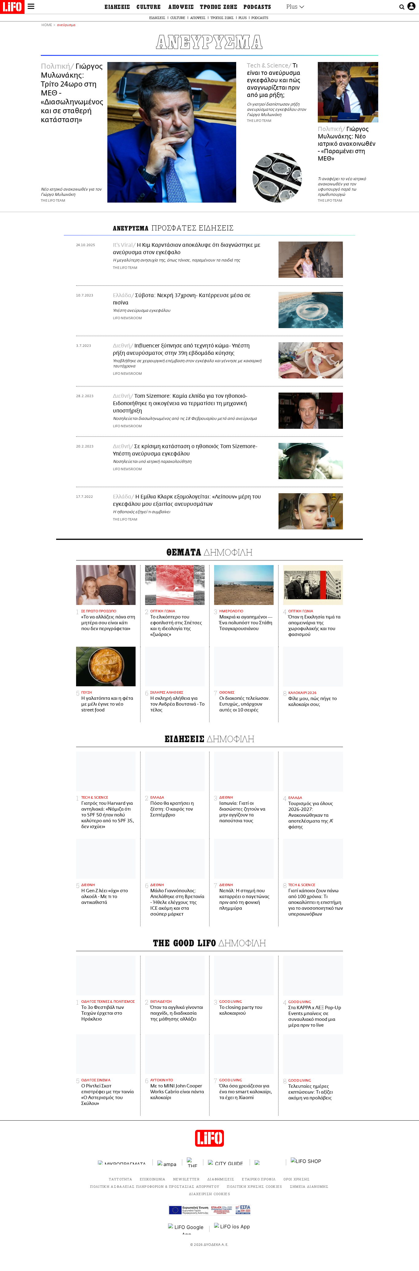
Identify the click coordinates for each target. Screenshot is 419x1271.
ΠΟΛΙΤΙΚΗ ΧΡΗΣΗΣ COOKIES (254, 1186)
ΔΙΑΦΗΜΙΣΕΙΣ (221, 1179)
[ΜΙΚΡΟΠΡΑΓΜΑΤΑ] (123, 1162)
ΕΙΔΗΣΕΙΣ (117, 7)
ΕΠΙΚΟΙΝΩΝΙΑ (153, 1179)
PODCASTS (257, 7)
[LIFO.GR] (12, 8)
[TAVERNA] (268, 1162)
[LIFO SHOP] (306, 1162)
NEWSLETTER (186, 1179)
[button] (31, 7)
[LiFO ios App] (232, 1229)
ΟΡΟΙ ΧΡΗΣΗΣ (296, 1179)
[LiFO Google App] (186, 1228)
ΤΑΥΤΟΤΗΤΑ (120, 1179)
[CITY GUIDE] (226, 1162)
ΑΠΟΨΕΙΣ (181, 7)
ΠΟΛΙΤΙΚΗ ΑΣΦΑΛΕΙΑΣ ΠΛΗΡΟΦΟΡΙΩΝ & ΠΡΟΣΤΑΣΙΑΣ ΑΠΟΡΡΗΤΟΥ (154, 1186)
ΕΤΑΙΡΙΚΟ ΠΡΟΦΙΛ (259, 1179)
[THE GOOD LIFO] (193, 1162)
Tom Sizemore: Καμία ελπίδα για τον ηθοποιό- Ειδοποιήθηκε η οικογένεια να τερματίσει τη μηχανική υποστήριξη (180, 403)
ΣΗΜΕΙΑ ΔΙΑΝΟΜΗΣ (309, 1186)
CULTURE (148, 7)
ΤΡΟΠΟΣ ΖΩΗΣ (218, 7)
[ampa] (167, 1162)
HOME (46, 25)
